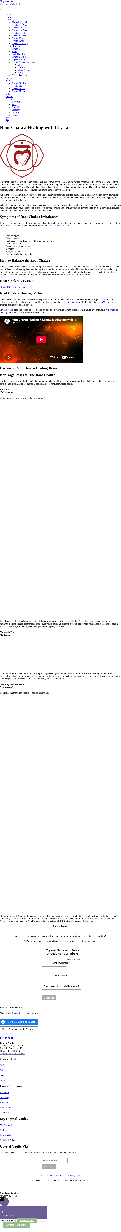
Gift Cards (5, 1112)
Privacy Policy (75, 1175)
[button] (1, 1229)
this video (8, 310)
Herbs (14, 51)
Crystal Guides (19, 83)
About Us (16, 107)
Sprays (21, 72)
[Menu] (1, 9)
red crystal (110, 310)
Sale (8, 117)
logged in (16, 1013)
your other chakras (63, 225)
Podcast (9, 96)
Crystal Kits (17, 38)
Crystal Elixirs (18, 59)
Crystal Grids (18, 41)
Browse (9, 17)
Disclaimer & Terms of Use (52, 1175)
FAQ (14, 104)
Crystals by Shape (20, 33)
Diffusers (22, 67)
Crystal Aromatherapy (22, 62)
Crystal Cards (18, 86)
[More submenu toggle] (12, 81)
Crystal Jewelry (19, 35)
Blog (8, 94)
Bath (20, 64)
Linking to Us (6, 1107)
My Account (6, 1125)
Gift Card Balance (8, 1140)
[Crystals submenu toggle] (14, 20)
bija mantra (73, 302)
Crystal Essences (19, 56)
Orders (3, 1130)
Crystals (9, 19)
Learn (8, 14)
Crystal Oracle (18, 88)
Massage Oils (24, 70)
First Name (61, 975)
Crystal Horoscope (20, 91)
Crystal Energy (13, 46)
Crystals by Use (19, 27)
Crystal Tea (17, 49)
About (9, 99)
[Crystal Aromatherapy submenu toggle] (33, 62)
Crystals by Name (20, 25)
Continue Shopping (16, 1224)
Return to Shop (27, 1220)
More (8, 80)
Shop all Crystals (20, 22)
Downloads (5, 1135)
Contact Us (17, 115)
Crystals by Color (20, 30)
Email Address (61, 963)
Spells (9, 78)
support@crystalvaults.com (12, 1053)
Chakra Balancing (20, 75)
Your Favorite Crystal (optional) (61, 986)
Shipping (16, 109)
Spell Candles (18, 54)
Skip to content (7, 1)
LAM (102, 302)
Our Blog (4, 1097)
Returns (15, 112)
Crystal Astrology (20, 43)
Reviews (16, 102)
